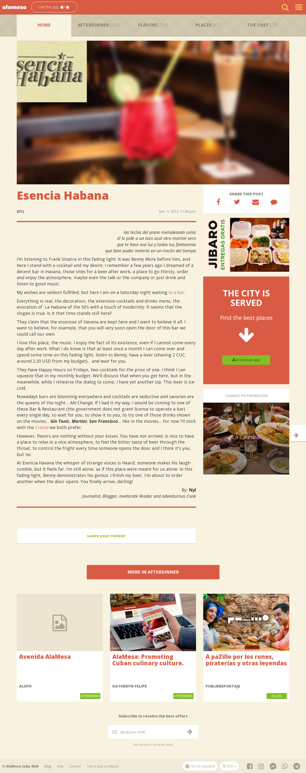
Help (60, 766)
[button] (54, 7)
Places (207, 25)
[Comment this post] (274, 201)
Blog (47, 766)
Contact (75, 766)
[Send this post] (255, 201)
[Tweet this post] (237, 201)
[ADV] (246, 244)
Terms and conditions (103, 766)
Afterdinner (99, 25)
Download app (247, 359)
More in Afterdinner (153, 572)
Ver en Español (202, 766)
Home (44, 25)
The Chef (262, 25)
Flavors (153, 25)
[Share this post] (218, 201)
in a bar (176, 292)
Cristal (42, 427)
